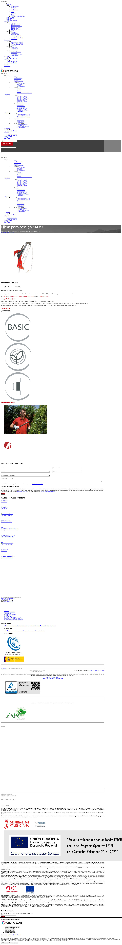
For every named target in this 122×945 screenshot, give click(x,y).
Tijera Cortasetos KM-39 (6, 544)
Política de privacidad (37, 484)
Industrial (6, 59)
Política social (7, 613)
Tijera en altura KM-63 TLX (7, 536)
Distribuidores (10, 18)
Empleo (9, 19)
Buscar (3, 916)
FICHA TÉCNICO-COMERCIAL (8, 402)
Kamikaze (13, 13)
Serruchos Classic (15, 36)
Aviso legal (6, 611)
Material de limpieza (16, 52)
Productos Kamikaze (44, 296)
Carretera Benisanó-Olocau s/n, (8, 598)
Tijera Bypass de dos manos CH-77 (9, 529)
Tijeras (12, 231)
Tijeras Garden (14, 48)
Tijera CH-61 (4, 502)
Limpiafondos (14, 53)
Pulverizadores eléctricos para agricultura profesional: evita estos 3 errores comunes (31, 625)
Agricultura (7, 21)
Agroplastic (13, 7)
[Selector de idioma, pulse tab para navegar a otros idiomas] (9, 141)
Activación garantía (12, 20)
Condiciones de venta (9, 615)
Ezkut (12, 14)
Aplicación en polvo (15, 27)
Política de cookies (8, 616)
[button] (4, 73)
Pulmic (12, 12)
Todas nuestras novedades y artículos (13, 618)
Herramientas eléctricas (16, 38)
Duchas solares (14, 55)
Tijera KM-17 (4, 508)
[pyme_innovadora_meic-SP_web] (14, 661)
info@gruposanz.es (8, 601)
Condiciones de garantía (10, 614)
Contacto (6, 65)
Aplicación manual (15, 24)
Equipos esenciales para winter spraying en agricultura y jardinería (26, 630)
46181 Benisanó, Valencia (7, 599)
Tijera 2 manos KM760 (6, 515)
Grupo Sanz (3, 668)
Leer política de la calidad (52, 677)
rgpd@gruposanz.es (22, 491)
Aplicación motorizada (16, 26)
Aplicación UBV (14, 28)
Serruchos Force (15, 34)
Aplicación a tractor (15, 29)
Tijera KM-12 (4, 551)
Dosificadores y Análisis (16, 54)
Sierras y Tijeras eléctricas (17, 44)
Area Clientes (7, 66)
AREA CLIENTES (6, 144)
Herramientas (14, 39)
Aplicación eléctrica (15, 25)
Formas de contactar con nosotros (12, 617)
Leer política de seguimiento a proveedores (52, 678)
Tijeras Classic (14, 47)
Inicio (2, 231)
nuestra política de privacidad (48, 491)
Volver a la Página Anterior (7, 232)
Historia (9, 4)
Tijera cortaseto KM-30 (6, 522)
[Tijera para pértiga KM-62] (24, 280)
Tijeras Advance (14, 33)
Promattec (13, 8)
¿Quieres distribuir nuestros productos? (13, 619)
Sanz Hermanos (15, 6)
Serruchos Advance (15, 35)
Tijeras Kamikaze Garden (21, 231)
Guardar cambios (13, 942)
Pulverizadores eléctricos (17, 43)
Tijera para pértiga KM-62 (7, 557)
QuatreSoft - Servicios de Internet (96, 670)
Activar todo (5, 942)
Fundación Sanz (11, 17)
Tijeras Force (14, 32)
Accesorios (13, 30)
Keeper (12, 15)
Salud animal (7, 56)
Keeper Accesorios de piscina (18, 16)
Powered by (10, 935)
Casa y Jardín (7, 40)
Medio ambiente (8, 63)
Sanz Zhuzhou (14, 9)
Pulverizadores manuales (17, 42)
